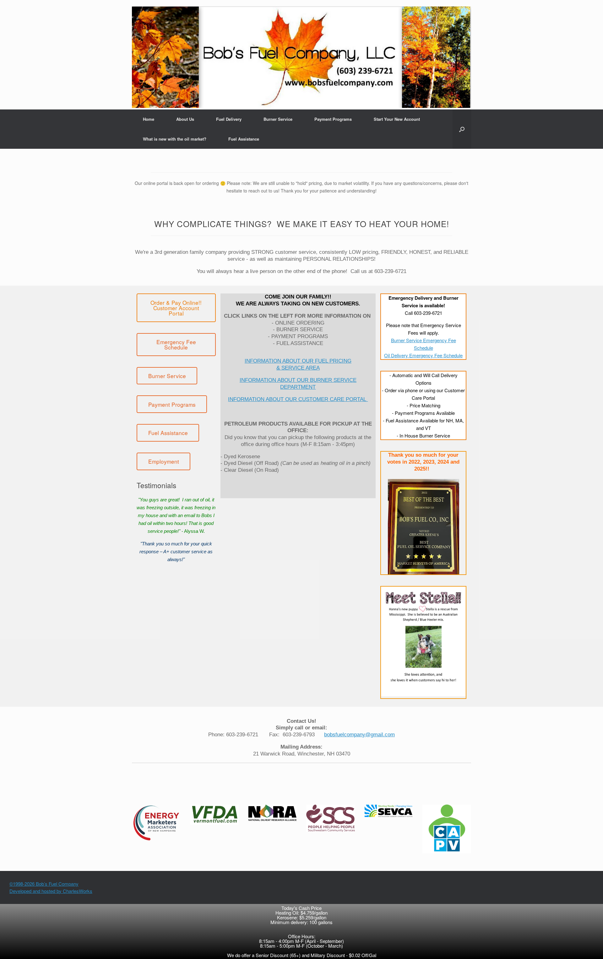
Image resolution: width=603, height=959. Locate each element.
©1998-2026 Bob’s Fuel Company (44, 883)
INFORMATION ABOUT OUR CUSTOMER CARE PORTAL (298, 399)
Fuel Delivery (229, 119)
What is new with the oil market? (174, 139)
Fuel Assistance (243, 139)
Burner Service (277, 119)
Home (148, 119)
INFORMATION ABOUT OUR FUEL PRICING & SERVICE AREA (298, 364)
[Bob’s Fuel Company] (301, 57)
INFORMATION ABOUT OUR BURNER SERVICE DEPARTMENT (298, 383)
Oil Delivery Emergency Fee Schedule (423, 355)
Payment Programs (333, 119)
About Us (185, 119)
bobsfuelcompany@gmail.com (359, 734)
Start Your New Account (397, 119)
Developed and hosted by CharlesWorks (50, 891)
